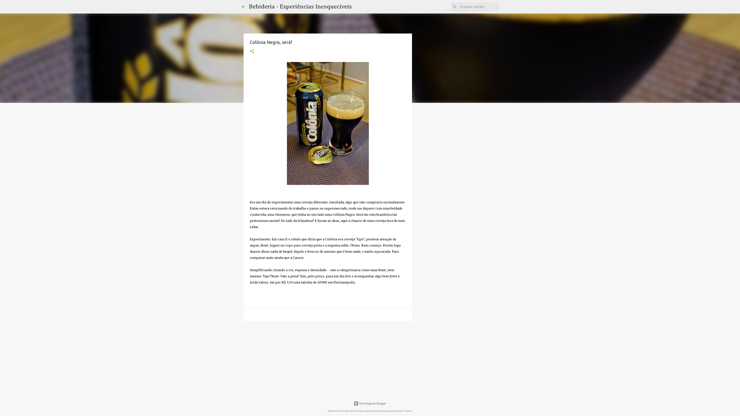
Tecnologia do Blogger (372, 403)
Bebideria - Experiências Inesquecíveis (300, 7)
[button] (252, 51)
